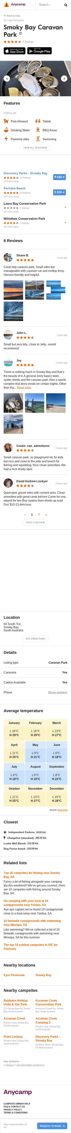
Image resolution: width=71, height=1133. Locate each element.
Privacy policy (13, 1109)
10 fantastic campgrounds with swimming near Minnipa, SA (32, 922)
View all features (35, 148)
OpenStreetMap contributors (30, 1065)
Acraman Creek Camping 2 (46, 1020)
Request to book (51, 1126)
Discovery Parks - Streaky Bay (48, 1038)
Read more (24, 387)
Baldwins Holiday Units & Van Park (16, 1002)
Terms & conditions (16, 1112)
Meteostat (62, 810)
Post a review (35, 522)
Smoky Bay (43, 975)
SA (5, 20)
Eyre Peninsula (16, 20)
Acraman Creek (14, 1018)
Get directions (35, 638)
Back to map (13, 16)
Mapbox (10, 1065)
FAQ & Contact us (14, 1106)
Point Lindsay (13, 1036)
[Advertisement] (35, 571)
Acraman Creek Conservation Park (48, 1002)
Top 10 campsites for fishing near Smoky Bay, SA (32, 874)
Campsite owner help (17, 1103)
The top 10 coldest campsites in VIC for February (31, 946)
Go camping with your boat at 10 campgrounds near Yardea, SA (26, 902)
